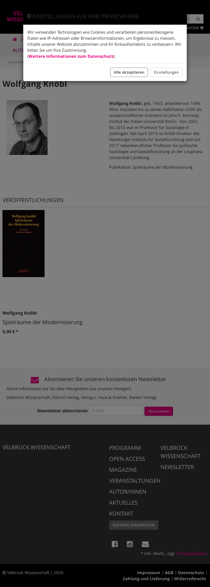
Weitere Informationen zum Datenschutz (70, 56)
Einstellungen (166, 72)
